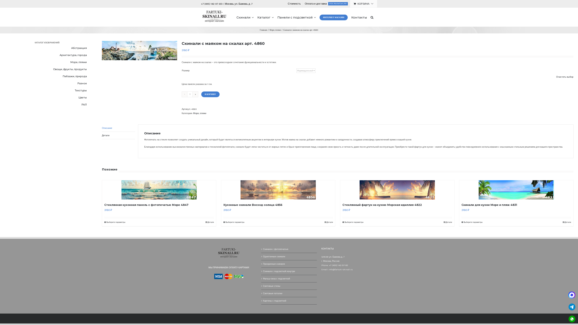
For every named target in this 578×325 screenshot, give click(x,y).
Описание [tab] (107, 128)
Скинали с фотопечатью (275, 249)
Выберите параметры (115, 222)
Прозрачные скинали (274, 264)
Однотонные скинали (274, 256)
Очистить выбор (564, 77)
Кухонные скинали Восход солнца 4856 (252, 205)
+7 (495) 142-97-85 (212, 3)
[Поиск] (372, 17)
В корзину (210, 94)
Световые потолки (272, 293)
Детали (211, 222)
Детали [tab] (105, 135)
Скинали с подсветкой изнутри (279, 271)
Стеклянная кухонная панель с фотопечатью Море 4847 (146, 205)
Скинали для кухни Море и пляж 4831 (489, 205)
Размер (186, 70)
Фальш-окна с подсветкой (276, 278)
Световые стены (271, 286)
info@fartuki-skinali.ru (341, 269)
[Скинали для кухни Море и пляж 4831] (516, 190)
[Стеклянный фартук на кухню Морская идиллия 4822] (397, 190)
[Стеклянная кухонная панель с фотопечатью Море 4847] (159, 190)
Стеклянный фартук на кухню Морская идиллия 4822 (382, 205)
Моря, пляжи (199, 113)
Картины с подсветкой (274, 300)
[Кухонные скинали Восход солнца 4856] (278, 190)
